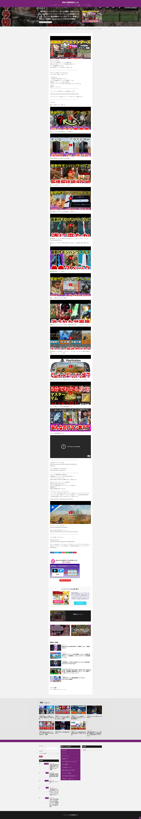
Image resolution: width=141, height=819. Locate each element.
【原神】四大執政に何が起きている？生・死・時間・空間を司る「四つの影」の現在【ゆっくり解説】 (46, 733)
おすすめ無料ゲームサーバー (67, 767)
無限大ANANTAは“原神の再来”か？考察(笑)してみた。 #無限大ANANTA (76, 647)
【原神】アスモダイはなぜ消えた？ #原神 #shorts (94, 717)
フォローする (78, 615)
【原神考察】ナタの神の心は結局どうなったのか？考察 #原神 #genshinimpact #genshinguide (76, 663)
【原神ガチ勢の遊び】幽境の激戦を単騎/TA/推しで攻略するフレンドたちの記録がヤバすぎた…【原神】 (54, 767)
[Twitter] (56, 552)
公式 (47, 787)
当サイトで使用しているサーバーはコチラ (69, 761)
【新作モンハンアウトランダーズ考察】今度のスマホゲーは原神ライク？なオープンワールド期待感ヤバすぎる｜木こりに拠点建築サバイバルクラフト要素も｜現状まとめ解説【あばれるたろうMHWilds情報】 (71, 28)
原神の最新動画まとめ (70, 2)
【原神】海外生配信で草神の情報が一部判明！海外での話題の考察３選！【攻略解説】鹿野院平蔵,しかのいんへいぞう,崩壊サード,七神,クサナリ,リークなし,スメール (76, 671)
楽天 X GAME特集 (65, 764)
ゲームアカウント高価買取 (66, 773)
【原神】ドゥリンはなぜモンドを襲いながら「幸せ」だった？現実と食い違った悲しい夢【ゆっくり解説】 (62, 717)
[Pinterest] (75, 552)
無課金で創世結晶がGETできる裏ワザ (68, 770)
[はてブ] (60, 552)
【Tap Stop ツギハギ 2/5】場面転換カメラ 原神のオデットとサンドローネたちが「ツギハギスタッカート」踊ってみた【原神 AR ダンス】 (54, 791)
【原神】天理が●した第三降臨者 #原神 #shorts (62, 733)
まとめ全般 (46, 763)
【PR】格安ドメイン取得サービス (68, 778)
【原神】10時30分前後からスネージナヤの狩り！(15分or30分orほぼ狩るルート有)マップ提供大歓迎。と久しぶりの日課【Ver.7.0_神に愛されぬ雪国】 (54, 803)
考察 (43, 27)
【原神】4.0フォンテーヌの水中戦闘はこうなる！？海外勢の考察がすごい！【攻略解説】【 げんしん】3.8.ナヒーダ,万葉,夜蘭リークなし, (76, 656)
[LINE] (66, 552)
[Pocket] (63, 552)
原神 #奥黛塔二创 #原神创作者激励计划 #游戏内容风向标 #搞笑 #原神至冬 (53, 776)
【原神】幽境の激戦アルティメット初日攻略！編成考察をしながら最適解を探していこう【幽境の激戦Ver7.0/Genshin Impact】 (94, 734)
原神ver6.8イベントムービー (53, 782)
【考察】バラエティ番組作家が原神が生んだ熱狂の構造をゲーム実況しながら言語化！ (78, 733)
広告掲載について (65, 758)
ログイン (60, 689)
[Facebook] (52, 552)
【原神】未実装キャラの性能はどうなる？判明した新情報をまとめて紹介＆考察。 (46, 717)
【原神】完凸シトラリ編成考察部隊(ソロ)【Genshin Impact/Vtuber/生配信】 (73, 678)
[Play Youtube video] (70, 47)
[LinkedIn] (70, 552)
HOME (40, 27)
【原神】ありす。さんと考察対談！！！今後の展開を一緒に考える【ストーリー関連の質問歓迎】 (78, 717)
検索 (40, 756)
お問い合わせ (64, 750)
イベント (47, 780)
